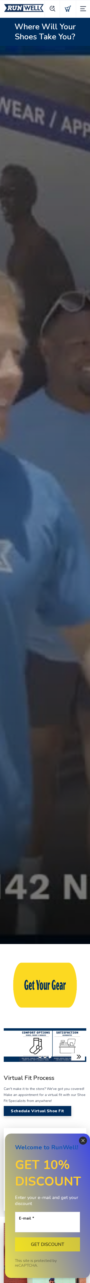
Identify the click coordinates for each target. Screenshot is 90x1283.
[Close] (83, 1141)
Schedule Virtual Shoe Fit (37, 1111)
